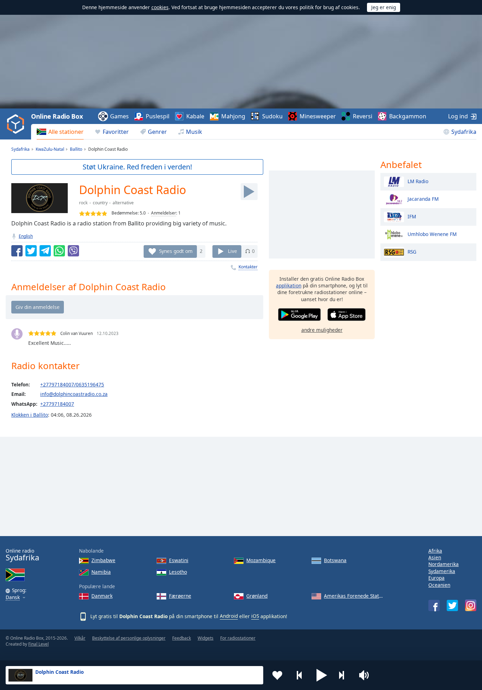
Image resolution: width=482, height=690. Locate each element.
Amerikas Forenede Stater (354, 595)
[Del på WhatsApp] (59, 250)
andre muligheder (322, 330)
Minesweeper (318, 116)
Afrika (435, 550)
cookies (160, 7)
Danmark (102, 595)
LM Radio (418, 181)
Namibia (101, 571)
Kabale (195, 116)
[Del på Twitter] (31, 250)
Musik (194, 132)
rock (83, 203)
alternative (123, 203)
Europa (436, 577)
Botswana (335, 560)
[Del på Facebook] (17, 250)
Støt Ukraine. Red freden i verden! (137, 167)
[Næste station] (344, 675)
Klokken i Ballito (29, 414)
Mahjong (233, 116)
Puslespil (157, 116)
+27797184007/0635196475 (72, 384)
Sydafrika (463, 132)
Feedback (181, 638)
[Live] (249, 191)
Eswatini (178, 560)
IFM (412, 216)
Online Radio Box (57, 116)
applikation (288, 285)
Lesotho (178, 571)
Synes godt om (176, 251)
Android (229, 616)
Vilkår (79, 638)
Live (232, 251)
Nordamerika (443, 564)
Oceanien (439, 585)
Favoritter (116, 132)
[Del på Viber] (73, 250)
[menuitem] (60, 131)
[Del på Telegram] (45, 250)
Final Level (38, 644)
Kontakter (248, 267)
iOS (255, 616)
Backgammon (407, 116)
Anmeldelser (163, 213)
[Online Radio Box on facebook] (434, 605)
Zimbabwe (103, 560)
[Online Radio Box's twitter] (452, 605)
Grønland (256, 595)
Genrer (157, 132)
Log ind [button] (458, 116)
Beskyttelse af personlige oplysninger (128, 638)
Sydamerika (441, 571)
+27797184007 (57, 403)
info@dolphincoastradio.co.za (74, 394)
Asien (434, 557)
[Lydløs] (366, 675)
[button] (321, 675)
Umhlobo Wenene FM (432, 233)
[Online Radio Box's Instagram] (470, 605)
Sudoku (272, 116)
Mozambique (261, 560)
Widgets (205, 638)
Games (119, 116)
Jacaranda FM (423, 198)
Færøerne (180, 595)
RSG (412, 251)
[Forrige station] (299, 675)
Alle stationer (66, 132)
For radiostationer (237, 638)
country (100, 203)
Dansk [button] (13, 598)
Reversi (362, 116)
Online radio (22, 554)
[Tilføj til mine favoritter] (277, 675)
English (26, 236)
